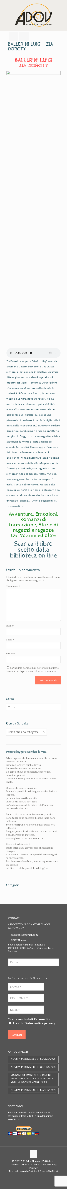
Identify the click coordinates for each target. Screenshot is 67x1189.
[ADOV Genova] (33, 15)
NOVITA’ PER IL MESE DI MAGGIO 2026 (33, 1090)
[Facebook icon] (31, 1176)
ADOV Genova (18, 940)
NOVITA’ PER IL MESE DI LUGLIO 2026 (33, 1058)
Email (10, 639)
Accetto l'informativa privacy (33, 1023)
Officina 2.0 (34, 1171)
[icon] (35, 1176)
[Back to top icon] (33, 1154)
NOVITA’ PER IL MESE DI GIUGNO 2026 (33, 1066)
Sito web (11, 653)
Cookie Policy (48, 1164)
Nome (10, 625)
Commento (13, 586)
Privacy (33, 1168)
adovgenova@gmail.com (24, 934)
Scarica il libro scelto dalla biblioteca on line (33, 549)
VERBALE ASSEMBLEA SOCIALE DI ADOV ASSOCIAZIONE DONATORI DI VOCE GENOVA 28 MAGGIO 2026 (32, 1079)
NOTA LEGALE (30, 1164)
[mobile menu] (62, 7)
